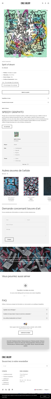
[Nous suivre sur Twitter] (6, 389)
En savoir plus (7, 126)
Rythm (31, 199)
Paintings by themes (16, 340)
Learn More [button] (4, 397)
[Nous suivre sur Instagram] (9, 389)
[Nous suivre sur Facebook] (3, 389)
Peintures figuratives (30, 342)
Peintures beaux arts (26, 340)
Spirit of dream (17, 139)
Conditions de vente (7, 374)
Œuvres (32, 344)
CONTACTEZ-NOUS (25, 332)
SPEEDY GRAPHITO (6, 61)
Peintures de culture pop (19, 342)
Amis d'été (9, 340)
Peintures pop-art (11, 344)
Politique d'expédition (8, 376)
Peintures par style (40, 342)
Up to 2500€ (27, 344)
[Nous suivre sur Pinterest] (12, 389)
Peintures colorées (35, 340)
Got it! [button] (45, 396)
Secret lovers (11, 199)
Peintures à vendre (20, 344)
